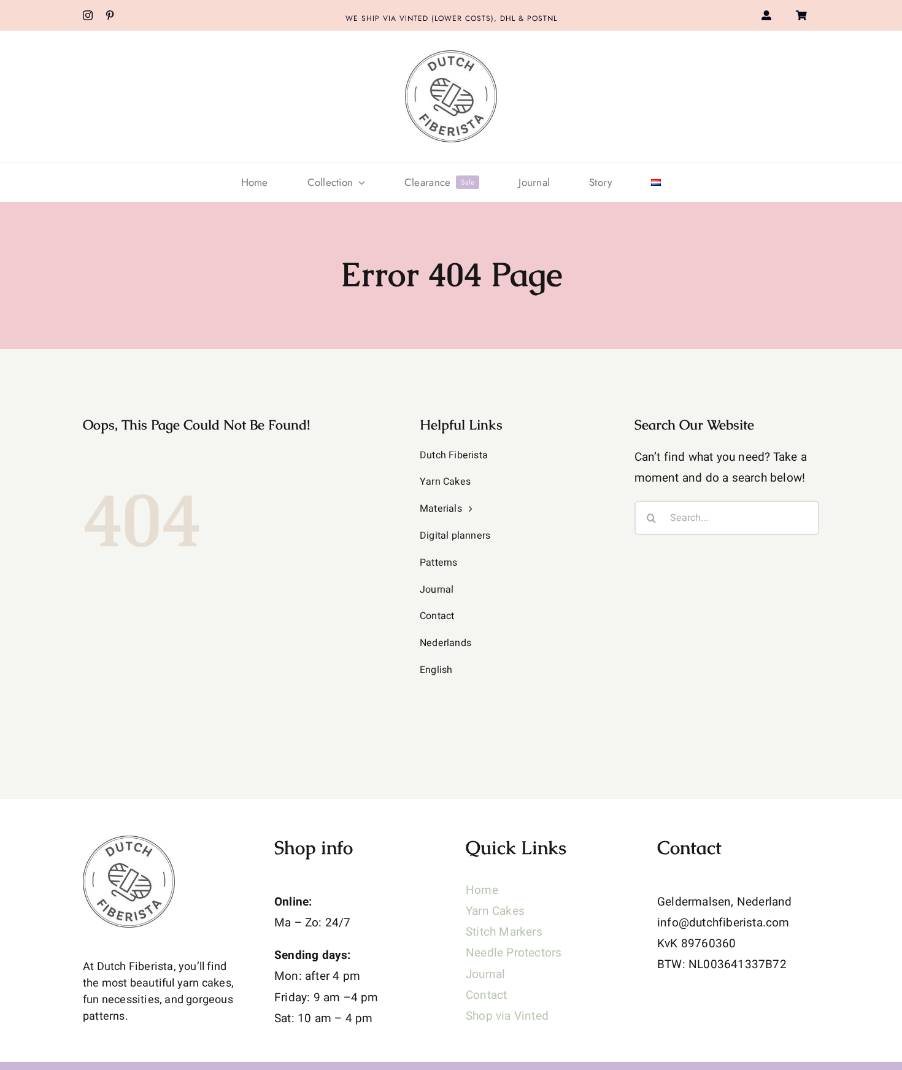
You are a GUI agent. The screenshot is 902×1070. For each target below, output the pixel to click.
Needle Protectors (513, 952)
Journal (485, 974)
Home (482, 890)
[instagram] (88, 15)
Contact (486, 995)
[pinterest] (110, 15)
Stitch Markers (504, 932)
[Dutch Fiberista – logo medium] (451, 55)
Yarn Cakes (495, 911)
